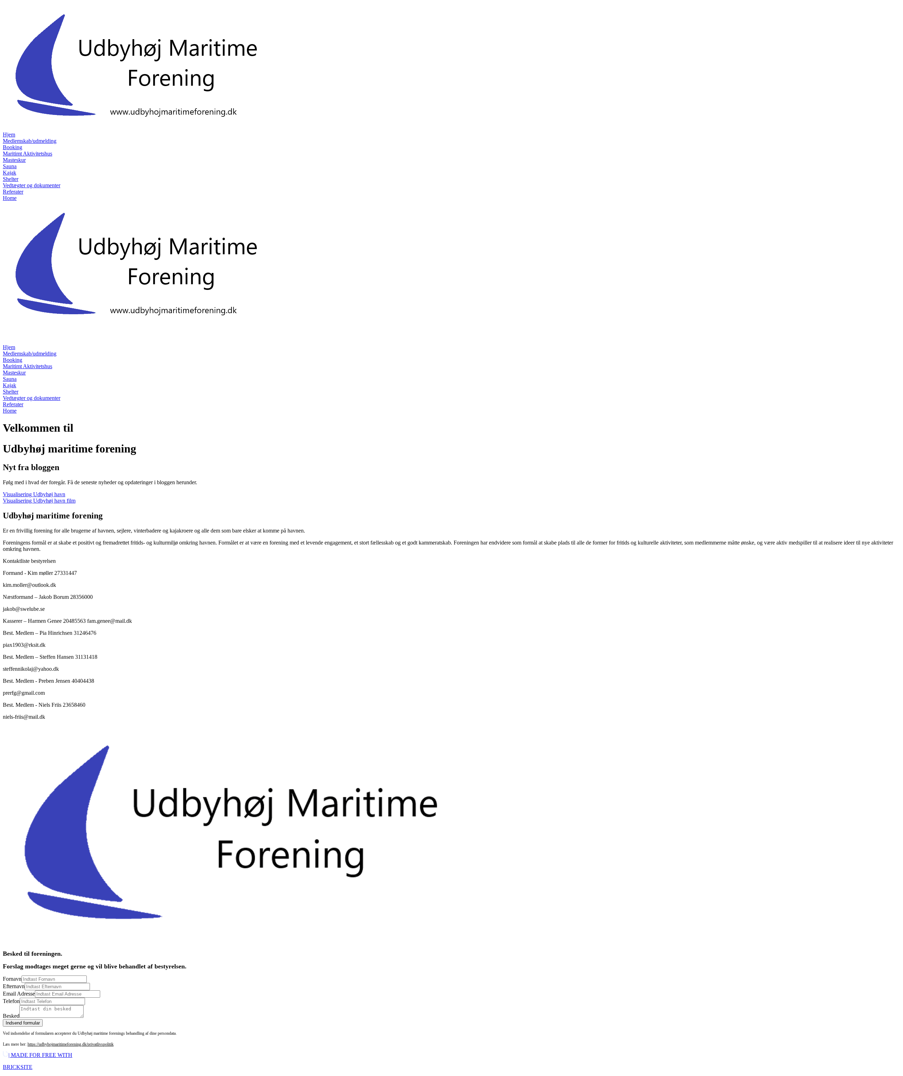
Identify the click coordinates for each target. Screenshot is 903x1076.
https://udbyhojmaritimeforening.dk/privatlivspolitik (71, 1044)
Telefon (11, 1001)
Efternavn (14, 986)
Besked (11, 1016)
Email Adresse (19, 994)
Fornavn (12, 979)
